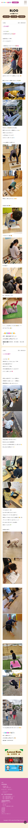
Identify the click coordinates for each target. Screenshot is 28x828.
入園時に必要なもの (7, 787)
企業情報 (3, 808)
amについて (5, 803)
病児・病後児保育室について (9, 796)
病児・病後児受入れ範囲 (8, 798)
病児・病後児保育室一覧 (8, 797)
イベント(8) (14, 16)
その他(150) (21, 16)
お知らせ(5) (6, 16)
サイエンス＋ (5, 791)
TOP (2, 782)
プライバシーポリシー (6, 813)
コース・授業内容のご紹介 (8, 806)
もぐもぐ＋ (5, 792)
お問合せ (3, 811)
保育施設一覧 (5, 786)
